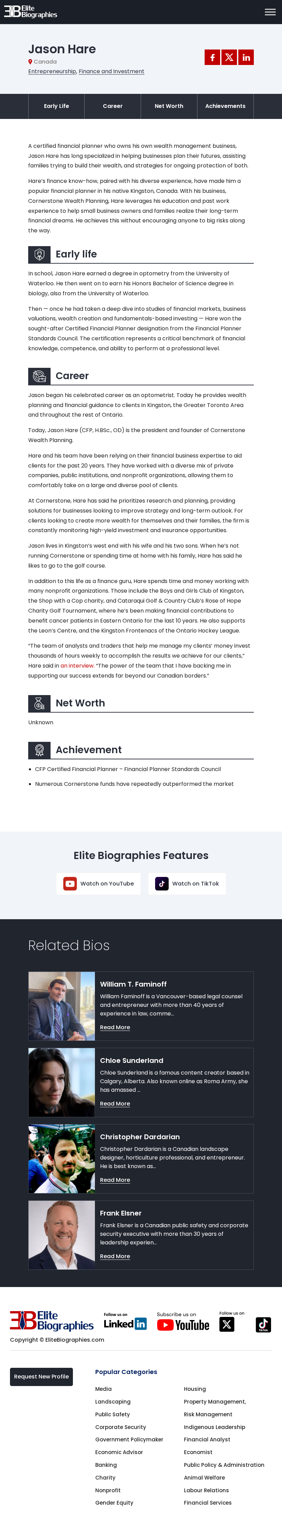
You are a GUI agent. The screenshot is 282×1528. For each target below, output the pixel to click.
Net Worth (169, 106)
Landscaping (113, 1401)
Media (103, 1389)
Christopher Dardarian (140, 1137)
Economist (198, 1452)
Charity (105, 1477)
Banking (106, 1465)
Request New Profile (41, 1377)
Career (113, 106)
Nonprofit (108, 1490)
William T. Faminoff (133, 984)
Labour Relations (206, 1490)
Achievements (225, 106)
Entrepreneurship (52, 71)
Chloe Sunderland (131, 1060)
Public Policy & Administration (224, 1465)
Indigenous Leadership (214, 1427)
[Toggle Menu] (270, 12)
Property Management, (215, 1401)
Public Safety (112, 1414)
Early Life (56, 106)
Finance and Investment (111, 71)
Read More (115, 1027)
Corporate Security (120, 1427)
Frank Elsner (121, 1213)
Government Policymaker (129, 1439)
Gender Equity (114, 1502)
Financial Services (208, 1502)
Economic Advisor (119, 1452)
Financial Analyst (207, 1439)
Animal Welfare (204, 1477)
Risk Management (208, 1414)
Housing (195, 1389)
